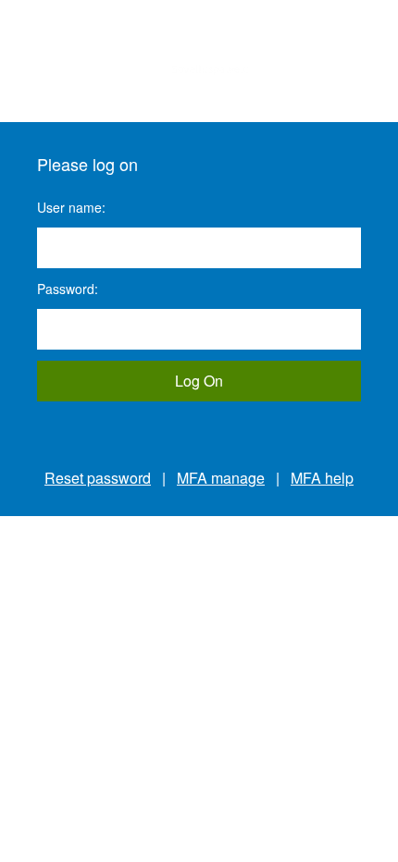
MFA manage (221, 477)
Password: (67, 288)
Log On (199, 380)
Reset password (97, 477)
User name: (71, 207)
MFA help (322, 477)
